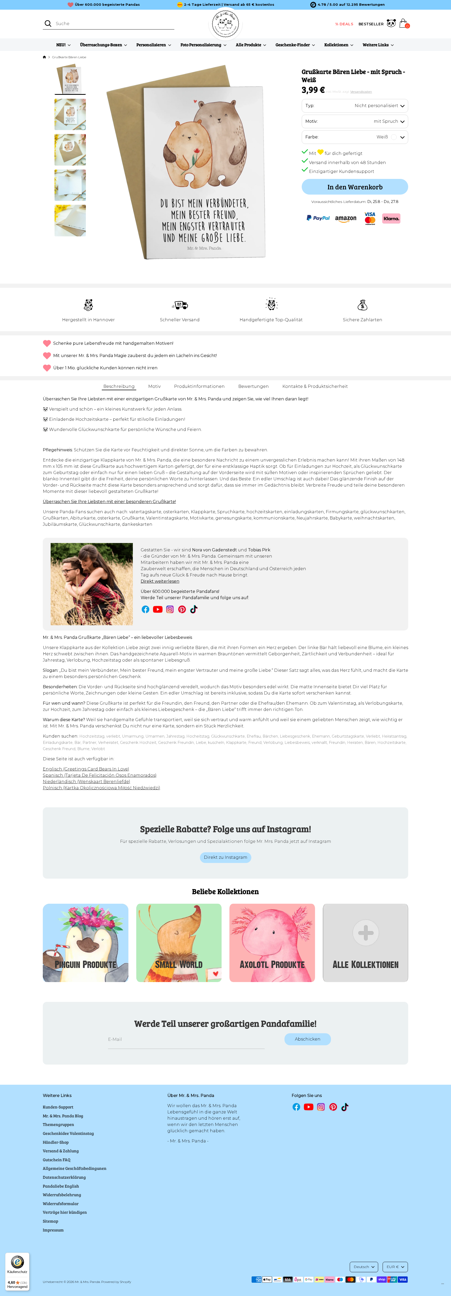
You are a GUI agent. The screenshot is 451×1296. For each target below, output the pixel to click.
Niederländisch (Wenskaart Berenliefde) (86, 781)
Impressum (53, 1230)
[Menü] (443, 1285)
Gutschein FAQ (56, 1159)
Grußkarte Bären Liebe (69, 57)
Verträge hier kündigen (65, 1212)
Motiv (154, 386)
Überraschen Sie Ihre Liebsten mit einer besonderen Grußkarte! (109, 501)
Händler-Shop (56, 1142)
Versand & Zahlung (61, 1150)
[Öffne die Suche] (48, 23)
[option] (347, 5)
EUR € (393, 1266)
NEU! (61, 44)
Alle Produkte (249, 44)
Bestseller (371, 24)
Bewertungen (253, 386)
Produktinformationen (199, 386)
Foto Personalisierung (201, 44)
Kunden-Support (58, 1107)
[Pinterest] (182, 609)
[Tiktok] (194, 609)
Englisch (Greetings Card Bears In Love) (86, 769)
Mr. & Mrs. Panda (87, 1282)
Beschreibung (119, 386)
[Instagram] (170, 609)
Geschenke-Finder (293, 44)
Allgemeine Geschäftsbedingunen (74, 1168)
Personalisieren (152, 44)
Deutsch (361, 1266)
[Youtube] (158, 609)
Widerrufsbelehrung (62, 1194)
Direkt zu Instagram (225, 857)
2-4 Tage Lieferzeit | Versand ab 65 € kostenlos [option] (229, 5)
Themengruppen (58, 1124)
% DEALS (344, 24)
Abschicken (308, 1039)
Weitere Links (376, 44)
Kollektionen (336, 44)
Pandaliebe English (61, 1186)
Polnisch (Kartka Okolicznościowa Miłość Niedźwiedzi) (101, 787)
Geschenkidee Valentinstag (68, 1133)
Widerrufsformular (61, 1203)
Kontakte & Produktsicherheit (315, 386)
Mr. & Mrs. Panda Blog (63, 1115)
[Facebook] (145, 609)
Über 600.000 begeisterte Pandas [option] (107, 5)
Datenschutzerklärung (64, 1177)
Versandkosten (361, 92)
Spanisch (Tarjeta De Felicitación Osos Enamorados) (100, 775)
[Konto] (391, 24)
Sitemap (50, 1221)
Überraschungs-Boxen (101, 44)
